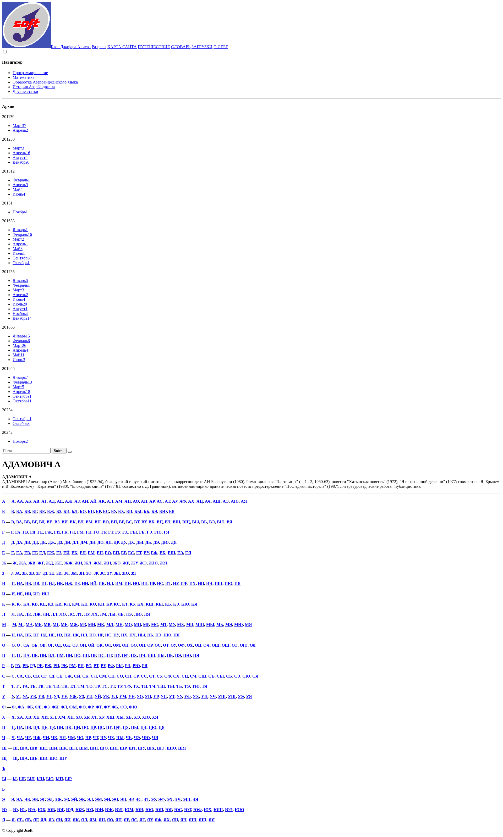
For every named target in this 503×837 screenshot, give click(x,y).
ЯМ (92, 820)
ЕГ (34, 553)
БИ (66, 511)
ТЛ (72, 686)
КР (109, 604)
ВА (19, 522)
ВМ (89, 522)
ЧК (54, 737)
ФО (82, 707)
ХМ (61, 717)
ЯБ (20, 820)
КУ (132, 604)
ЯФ (158, 820)
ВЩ (186, 522)
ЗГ (38, 573)
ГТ (110, 532)
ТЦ (144, 686)
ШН (94, 748)
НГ (36, 635)
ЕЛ (83, 553)
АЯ (244, 501)
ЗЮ (125, 573)
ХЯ (155, 717)
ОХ (190, 645)
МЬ (219, 624)
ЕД (42, 553)
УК (106, 696)
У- (18, 696)
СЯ (255, 676)
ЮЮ (239, 809)
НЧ (132, 635)
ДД (35, 542)
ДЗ (59, 542)
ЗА (17, 573)
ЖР (126, 563)
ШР (123, 748)
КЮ (185, 604)
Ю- (23, 809)
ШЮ (171, 748)
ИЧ (209, 583)
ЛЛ (54, 614)
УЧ (213, 696)
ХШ (110, 717)
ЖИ (78, 563)
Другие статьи (25, 91)
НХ (124, 635)
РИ (56, 665)
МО (128, 624)
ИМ (118, 583)
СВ (36, 676)
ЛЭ (129, 614)
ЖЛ (87, 563)
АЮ (235, 501)
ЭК (82, 799)
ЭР (130, 799)
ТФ (127, 686)
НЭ (158, 635)
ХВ (28, 717)
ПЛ (51, 655)
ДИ (67, 542)
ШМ (83, 748)
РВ (25, 665)
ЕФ (154, 553)
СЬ (229, 676)
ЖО (117, 563)
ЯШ (192, 820)
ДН (92, 542)
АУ (174, 501)
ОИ (83, 645)
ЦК (68, 727)
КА (26, 604)
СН (111, 676)
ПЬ (170, 655)
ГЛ (72, 532)
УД (56, 696)
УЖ (73, 696)
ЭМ (98, 799)
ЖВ (31, 563)
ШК (63, 748)
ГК (65, 532)
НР (100, 635)
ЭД (50, 799)
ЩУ (63, 758)
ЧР (88, 737)
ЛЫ (112, 614)
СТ (152, 676)
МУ (172, 624)
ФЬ (115, 707)
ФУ (107, 707)
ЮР (168, 809)
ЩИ (43, 758)
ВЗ (56, 522)
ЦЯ (161, 727)
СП (128, 676)
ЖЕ (58, 563)
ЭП (123, 799)
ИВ (36, 583)
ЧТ (95, 737)
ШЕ (43, 748)
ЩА (24, 758)
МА (29, 624)
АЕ (60, 501)
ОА (26, 645)
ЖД (49, 563)
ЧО (80, 737)
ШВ (33, 748)
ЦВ (28, 727)
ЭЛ (90, 799)
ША (24, 748)
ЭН (107, 799)
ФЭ (123, 707)
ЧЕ (28, 737)
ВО (106, 522)
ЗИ (59, 573)
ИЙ (93, 583)
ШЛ (73, 748)
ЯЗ (51, 820)
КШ (150, 604)
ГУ (117, 532)
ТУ (119, 686)
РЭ (127, 665)
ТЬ (179, 686)
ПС (101, 655)
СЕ (59, 676)
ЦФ (117, 727)
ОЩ (225, 645)
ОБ (34, 645)
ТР (97, 686)
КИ (58, 604)
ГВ (25, 532)
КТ (125, 604)
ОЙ (91, 645)
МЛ (109, 624)
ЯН (102, 820)
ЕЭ (180, 553)
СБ (28, 676)
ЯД (43, 820)
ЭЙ (74, 799)
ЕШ (171, 553)
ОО (133, 645)
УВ (41, 696)
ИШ (218, 583)
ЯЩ (202, 820)
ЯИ (59, 820)
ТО (89, 686)
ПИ (43, 655)
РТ (96, 665)
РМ (72, 665)
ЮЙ (99, 809)
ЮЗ (89, 809)
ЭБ (27, 799)
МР (146, 624)
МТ (163, 624)
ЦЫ (134, 727)
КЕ (43, 604)
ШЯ (182, 748)
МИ (91, 624)
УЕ (64, 696)
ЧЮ (146, 737)
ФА (21, 707)
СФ (167, 676)
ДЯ (174, 542)
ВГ (34, 522)
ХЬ (129, 717)
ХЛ (53, 717)
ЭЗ (66, 799)
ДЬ (148, 542)
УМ (122, 696)
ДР (116, 542)
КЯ (194, 604)
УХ (196, 696)
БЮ (163, 511)
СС (144, 676)
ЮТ (187, 809)
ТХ (136, 686)
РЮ (136, 665)
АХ (191, 501)
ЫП (59, 779)
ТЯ (204, 686)
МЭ (228, 624)
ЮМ (129, 809)
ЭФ (161, 799)
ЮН (139, 809)
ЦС (101, 727)
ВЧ (168, 522)
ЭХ (170, 799)
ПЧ (142, 655)
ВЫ (195, 522)
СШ (202, 676)
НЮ (167, 635)
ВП (114, 522)
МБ (38, 624)
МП (137, 624)
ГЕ (40, 532)
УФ (187, 696)
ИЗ (77, 583)
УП (148, 696)
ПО (77, 655)
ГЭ (149, 532)
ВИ (65, 522)
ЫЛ (31, 779)
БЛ (75, 511)
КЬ (168, 604)
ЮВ (51, 809)
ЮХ (207, 809)
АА (20, 501)
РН (81, 665)
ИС (160, 583)
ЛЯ (147, 614)
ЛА (20, 614)
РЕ (40, 665)
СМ (102, 676)
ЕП (116, 553)
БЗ (58, 511)
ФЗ (47, 707)
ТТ (112, 686)
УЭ (241, 696)
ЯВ (28, 820)
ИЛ (110, 583)
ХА (20, 717)
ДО (100, 542)
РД (32, 665)
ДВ (27, 542)
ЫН (40, 779)
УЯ (249, 696)
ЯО (110, 820)
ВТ (136, 522)
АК (102, 501)
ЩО (53, 758)
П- (19, 655)
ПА (26, 655)
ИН (127, 583)
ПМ (60, 655)
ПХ (134, 655)
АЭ (226, 501)
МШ (199, 624)
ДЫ (139, 542)
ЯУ (149, 820)
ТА (25, 686)
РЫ (119, 665)
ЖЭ (143, 563)
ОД (58, 645)
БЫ (137, 511)
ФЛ (64, 707)
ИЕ (60, 583)
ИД (52, 583)
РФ (111, 665)
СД (51, 676)
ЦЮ (152, 727)
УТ (171, 696)
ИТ (168, 583)
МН (119, 624)
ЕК (75, 553)
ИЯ (237, 583)
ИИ (85, 583)
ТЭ (187, 686)
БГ (34, 511)
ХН (70, 717)
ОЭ (235, 645)
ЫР (68, 779)
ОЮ (244, 645)
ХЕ (36, 717)
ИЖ (68, 583)
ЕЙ (66, 553)
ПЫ (161, 655)
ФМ (73, 707)
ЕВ (27, 553)
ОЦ (198, 645)
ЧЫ (120, 737)
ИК (102, 583)
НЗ (59, 635)
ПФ (125, 655)
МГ (56, 624)
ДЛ (75, 542)
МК (100, 624)
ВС (129, 522)
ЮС (178, 809)
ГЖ (48, 532)
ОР (149, 645)
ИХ (192, 583)
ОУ (173, 645)
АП (144, 501)
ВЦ (160, 522)
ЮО (149, 809)
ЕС (131, 553)
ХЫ (120, 717)
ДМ (83, 542)
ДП (109, 542)
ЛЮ (138, 614)
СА (20, 676)
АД (52, 501)
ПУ (117, 655)
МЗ (83, 624)
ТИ (56, 686)
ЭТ (146, 799)
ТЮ (196, 686)
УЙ (98, 696)
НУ (116, 635)
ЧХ (111, 737)
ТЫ (170, 686)
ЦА (20, 727)
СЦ (185, 676)
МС (154, 624)
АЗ (77, 501)
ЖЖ (68, 563)
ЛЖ (37, 614)
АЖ (68, 501)
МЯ (248, 624)
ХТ (94, 717)
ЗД (44, 573)
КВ (35, 604)
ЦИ (60, 727)
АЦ (199, 501)
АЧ (208, 501)
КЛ (67, 604)
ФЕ (38, 707)
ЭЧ (178, 799)
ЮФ (197, 809)
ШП (114, 748)
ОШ (216, 645)
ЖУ (134, 563)
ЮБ (41, 809)
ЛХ (94, 614)
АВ (36, 501)
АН (127, 501)
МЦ (189, 624)
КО (93, 604)
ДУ (123, 542)
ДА (19, 542)
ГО (96, 532)
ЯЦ (175, 820)
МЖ (74, 624)
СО (120, 676)
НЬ (150, 635)
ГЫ (133, 532)
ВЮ (221, 522)
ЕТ (138, 553)
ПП (86, 655)
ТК (65, 686)
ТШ (161, 686)
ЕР (123, 553)
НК (76, 635)
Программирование (30, 72)
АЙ (93, 501)
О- (19, 645)
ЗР (96, 573)
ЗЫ (117, 573)
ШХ (151, 748)
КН (84, 604)
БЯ (172, 511)
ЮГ (60, 809)
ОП (142, 645)
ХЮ (146, 717)
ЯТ (142, 820)
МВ (47, 624)
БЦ (129, 511)
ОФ (181, 645)
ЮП (159, 809)
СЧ (193, 676)
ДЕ (43, 542)
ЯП (118, 820)
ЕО (108, 553)
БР (98, 511)
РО (88, 665)
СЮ (246, 676)
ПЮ (187, 655)
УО (140, 696)
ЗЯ (133, 573)
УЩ (232, 696)
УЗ (81, 696)
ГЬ (142, 532)
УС (164, 696)
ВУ (143, 522)
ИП (144, 583)
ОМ (116, 645)
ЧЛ (62, 737)
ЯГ (35, 820)
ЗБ (24, 573)
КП (101, 604)
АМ (118, 501)
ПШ (151, 655)
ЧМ (71, 737)
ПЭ (178, 655)
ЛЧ (103, 614)
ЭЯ (195, 799)
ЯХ (166, 820)
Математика (23, 77)
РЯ (144, 665)
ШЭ (161, 748)
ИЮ (228, 583)
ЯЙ (67, 820)
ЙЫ (45, 594)
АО (136, 501)
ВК (73, 522)
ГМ (80, 532)
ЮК (109, 809)
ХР (86, 717)
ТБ (33, 686)
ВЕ (49, 522)
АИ (85, 501)
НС (108, 635)
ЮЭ (229, 809)
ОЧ (206, 645)
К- (19, 604)
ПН (69, 655)
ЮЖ (79, 809)
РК (64, 665)
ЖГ (40, 563)
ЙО (36, 594)
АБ (28, 501)
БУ (113, 511)
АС (160, 501)
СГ (43, 676)
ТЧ (152, 686)
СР (136, 676)
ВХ (152, 522)
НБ (28, 635)
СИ (77, 676)
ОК (99, 645)
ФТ (99, 707)
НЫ (141, 635)
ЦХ (126, 727)
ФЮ (133, 707)
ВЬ (204, 522)
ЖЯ (163, 563)
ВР (121, 522)
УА (25, 696)
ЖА (22, 563)
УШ (222, 696)
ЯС (134, 820)
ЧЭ (137, 737)
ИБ (28, 583)
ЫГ (22, 779)
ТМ (81, 686)
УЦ (204, 696)
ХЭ (137, 717)
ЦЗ (52, 727)
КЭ (176, 604)
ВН (98, 522)
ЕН (100, 553)
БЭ (154, 511)
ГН (88, 532)
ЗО (88, 573)
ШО (104, 748)
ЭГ (42, 799)
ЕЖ (50, 553)
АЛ (110, 501)
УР (155, 696)
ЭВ (35, 799)
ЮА (32, 809)
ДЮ (165, 542)
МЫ (210, 624)
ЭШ (186, 799)
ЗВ (31, 573)
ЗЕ (51, 573)
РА (17, 665)
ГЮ (158, 532)
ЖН (107, 563)
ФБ (29, 707)
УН (131, 696)
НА (20, 635)
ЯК (76, 820)
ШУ (141, 748)
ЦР (93, 727)
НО (92, 635)
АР (152, 501)
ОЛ (108, 645)
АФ (182, 501)
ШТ (132, 748)
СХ (176, 676)
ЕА (19, 553)
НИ (67, 635)
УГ (49, 696)
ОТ (165, 645)
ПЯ (196, 655)
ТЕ (48, 686)
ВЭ (212, 522)
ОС (158, 645)
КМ (75, 604)
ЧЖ (37, 737)
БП (91, 511)
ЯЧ (183, 820)
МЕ (64, 624)
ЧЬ (129, 737)
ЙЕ (20, 594)
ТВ (40, 686)
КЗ (50, 604)
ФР (91, 707)
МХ (180, 624)
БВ (27, 511)
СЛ (94, 676)
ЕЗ (58, 553)
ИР (152, 583)
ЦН (77, 727)
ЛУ (86, 614)
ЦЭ (143, 727)
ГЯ (166, 532)
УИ (89, 696)
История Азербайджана (34, 87)
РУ (103, 665)
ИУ (175, 583)
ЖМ (98, 563)
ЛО (62, 614)
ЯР (126, 820)
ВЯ (229, 522)
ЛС (71, 614)
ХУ (101, 717)
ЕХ (163, 553)
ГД (32, 532)
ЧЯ (155, 737)
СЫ (220, 676)
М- (21, 624)
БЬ (146, 511)
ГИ (57, 532)
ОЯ (253, 645)
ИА (20, 583)
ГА (17, 532)
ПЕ (35, 655)
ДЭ (156, 542)
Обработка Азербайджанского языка (45, 82)
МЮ (238, 624)
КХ (140, 604)
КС (117, 604)
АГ (44, 501)
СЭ (237, 676)
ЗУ (109, 573)
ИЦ (201, 583)
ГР (103, 532)
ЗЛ (66, 573)
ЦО (85, 727)
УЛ (114, 696)
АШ (217, 501)
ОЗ (75, 645)
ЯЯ (212, 820)
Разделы (99, 47)
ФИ (55, 707)
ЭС (138, 799)
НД (44, 635)
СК (85, 676)
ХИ (44, 717)
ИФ (184, 583)
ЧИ (46, 737)
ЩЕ (33, 758)
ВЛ (81, 522)
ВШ (176, 522)
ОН (125, 645)
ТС (105, 686)
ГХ (125, 532)
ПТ (109, 655)
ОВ (43, 645)
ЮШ (218, 809)
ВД (42, 522)
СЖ (68, 676)
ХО (79, 717)
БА (19, 511)
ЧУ (103, 737)
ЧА (20, 737)
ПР (93, 655)
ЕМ (91, 553)
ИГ (44, 583)
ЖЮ (153, 563)
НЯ (176, 635)
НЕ (52, 635)
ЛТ (79, 614)
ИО (136, 583)
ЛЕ (28, 614)
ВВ (27, 522)
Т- (18, 686)
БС (106, 511)
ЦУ (109, 727)
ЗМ (74, 573)
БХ (121, 511)
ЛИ (46, 614)
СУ (159, 676)
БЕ (42, 511)
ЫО (49, 779)
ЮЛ (119, 809)
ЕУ (146, 553)
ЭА (19, 799)
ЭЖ (58, 799)
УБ (33, 696)
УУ (179, 696)
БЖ (50, 511)
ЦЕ (44, 727)
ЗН (81, 573)
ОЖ (66, 645)
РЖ (48, 665)
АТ (167, 501)
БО (83, 511)
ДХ (131, 542)
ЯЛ (84, 820)
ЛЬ (121, 614)
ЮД (69, 809)
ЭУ (153, 799)
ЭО (115, 799)
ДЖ (51, 542)
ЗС (102, 573)
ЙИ (28, 594)
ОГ (50, 645)
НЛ (84, 635)
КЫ (159, 604)
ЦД (36, 727)
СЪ (211, 676)
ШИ (53, 748)
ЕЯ (188, 553)
